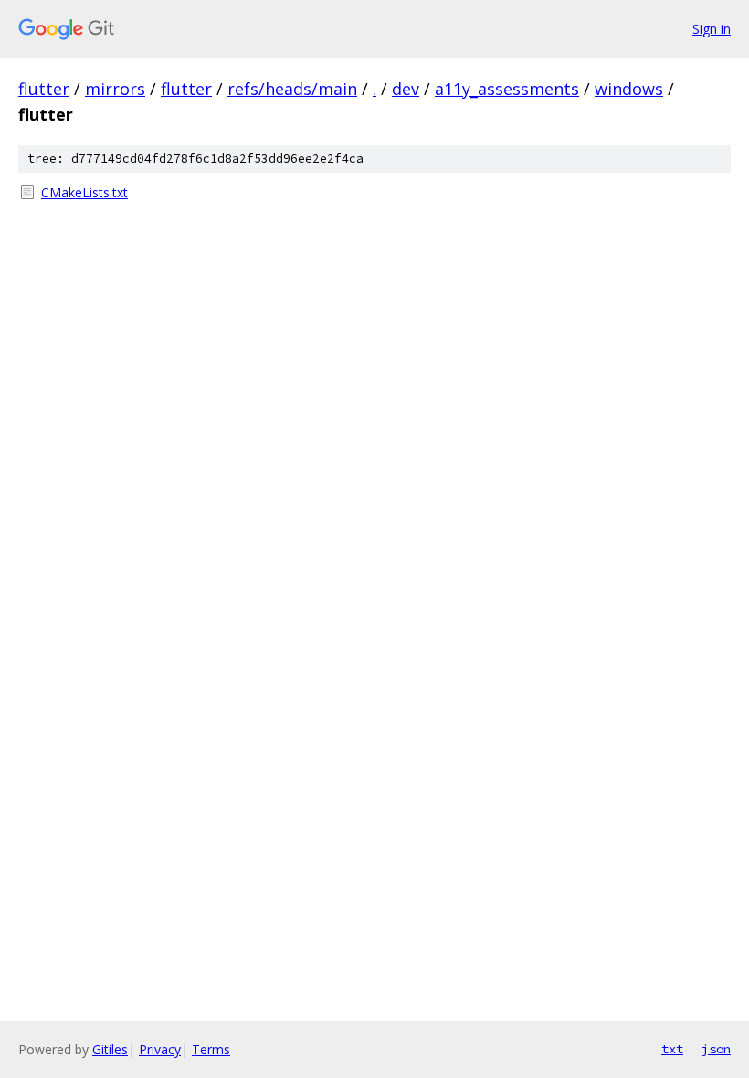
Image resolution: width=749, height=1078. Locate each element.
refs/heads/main (292, 89)
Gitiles (110, 1049)
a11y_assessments (507, 89)
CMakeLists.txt (84, 192)
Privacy (160, 1049)
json (716, 1049)
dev (405, 89)
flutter (43, 89)
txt (672, 1049)
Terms (211, 1049)
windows (629, 89)
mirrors (115, 89)
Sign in (711, 28)
